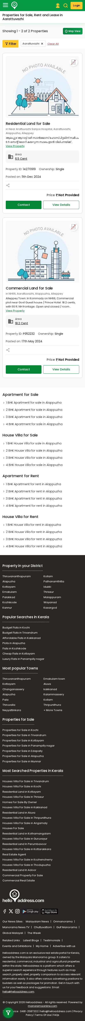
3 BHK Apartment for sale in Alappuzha (34, 417)
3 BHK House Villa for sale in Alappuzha (34, 458)
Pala (5, 700)
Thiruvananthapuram (16, 576)
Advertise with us (64, 946)
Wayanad (50, 602)
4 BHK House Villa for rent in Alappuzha (34, 546)
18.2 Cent (21, 323)
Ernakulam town (54, 679)
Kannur (7, 608)
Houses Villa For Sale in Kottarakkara (26, 849)
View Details (61, 205)
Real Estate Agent (14, 854)
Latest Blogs (31, 940)
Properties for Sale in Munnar (21, 761)
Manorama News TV (16, 927)
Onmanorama (63, 921)
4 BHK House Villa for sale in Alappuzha (34, 465)
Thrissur (49, 592)
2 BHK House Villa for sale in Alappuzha (34, 450)
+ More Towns (53, 710)
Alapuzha (8, 581)
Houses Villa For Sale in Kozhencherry (27, 860)
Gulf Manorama (67, 927)
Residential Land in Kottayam (21, 792)
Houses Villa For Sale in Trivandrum (25, 781)
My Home (42, 946)
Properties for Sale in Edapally (22, 751)
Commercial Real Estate (18, 880)
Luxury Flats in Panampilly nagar (23, 659)
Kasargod (50, 608)
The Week (34, 933)
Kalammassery (54, 694)
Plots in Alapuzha (13, 643)
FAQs (56, 1015)
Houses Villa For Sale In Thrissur (23, 797)
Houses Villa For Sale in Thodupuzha (26, 865)
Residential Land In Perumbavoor (24, 844)
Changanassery (13, 689)
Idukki (47, 587)
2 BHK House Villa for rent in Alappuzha (34, 532)
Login (76, 5)
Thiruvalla (8, 705)
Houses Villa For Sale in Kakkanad (24, 807)
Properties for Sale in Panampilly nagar (28, 746)
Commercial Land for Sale (29, 288)
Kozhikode (9, 602)
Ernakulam (9, 592)
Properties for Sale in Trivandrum (24, 735)
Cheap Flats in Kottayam (18, 654)
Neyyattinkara (11, 710)
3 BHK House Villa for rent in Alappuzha (34, 539)
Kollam (48, 576)
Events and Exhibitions (17, 946)
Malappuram (52, 597)
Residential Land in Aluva (18, 813)
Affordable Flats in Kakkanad (21, 638)
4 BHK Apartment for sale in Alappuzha (34, 424)
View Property (15, 146)
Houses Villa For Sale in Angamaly (24, 823)
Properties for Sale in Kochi (20, 730)
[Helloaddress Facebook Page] (4, 912)
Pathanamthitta (54, 581)
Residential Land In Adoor (19, 870)
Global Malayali (13, 933)
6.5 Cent (21, 159)
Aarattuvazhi (30, 44)
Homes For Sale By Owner (19, 802)
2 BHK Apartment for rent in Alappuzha (34, 491)
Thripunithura (52, 705)
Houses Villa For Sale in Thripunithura (26, 818)
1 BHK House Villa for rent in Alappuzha (33, 525)
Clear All (53, 44)
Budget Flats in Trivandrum (20, 633)
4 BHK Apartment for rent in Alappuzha (34, 506)
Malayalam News (38, 921)
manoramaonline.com (42, 1006)
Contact (24, 205)
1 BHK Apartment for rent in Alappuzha (33, 484)
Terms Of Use (43, 1015)
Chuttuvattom (43, 927)
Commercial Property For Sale (22, 875)
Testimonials (52, 940)
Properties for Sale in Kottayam (23, 740)
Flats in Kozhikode (14, 648)
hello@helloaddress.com (18, 991)
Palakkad (8, 597)
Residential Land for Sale (28, 123)
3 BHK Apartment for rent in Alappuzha (34, 498)
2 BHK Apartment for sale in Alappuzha (34, 410)
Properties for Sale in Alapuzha (23, 756)
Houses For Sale (13, 828)
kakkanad (50, 689)
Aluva (47, 684)
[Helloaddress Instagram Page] (17, 912)
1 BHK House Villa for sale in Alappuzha (33, 443)
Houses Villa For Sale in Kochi (21, 786)
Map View (74, 31)
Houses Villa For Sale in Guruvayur (24, 839)
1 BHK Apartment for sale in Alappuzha (33, 403)
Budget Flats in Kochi (16, 627)
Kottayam (8, 587)
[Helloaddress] (14, 5)
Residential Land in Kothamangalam (26, 833)
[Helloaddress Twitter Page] (11, 912)
